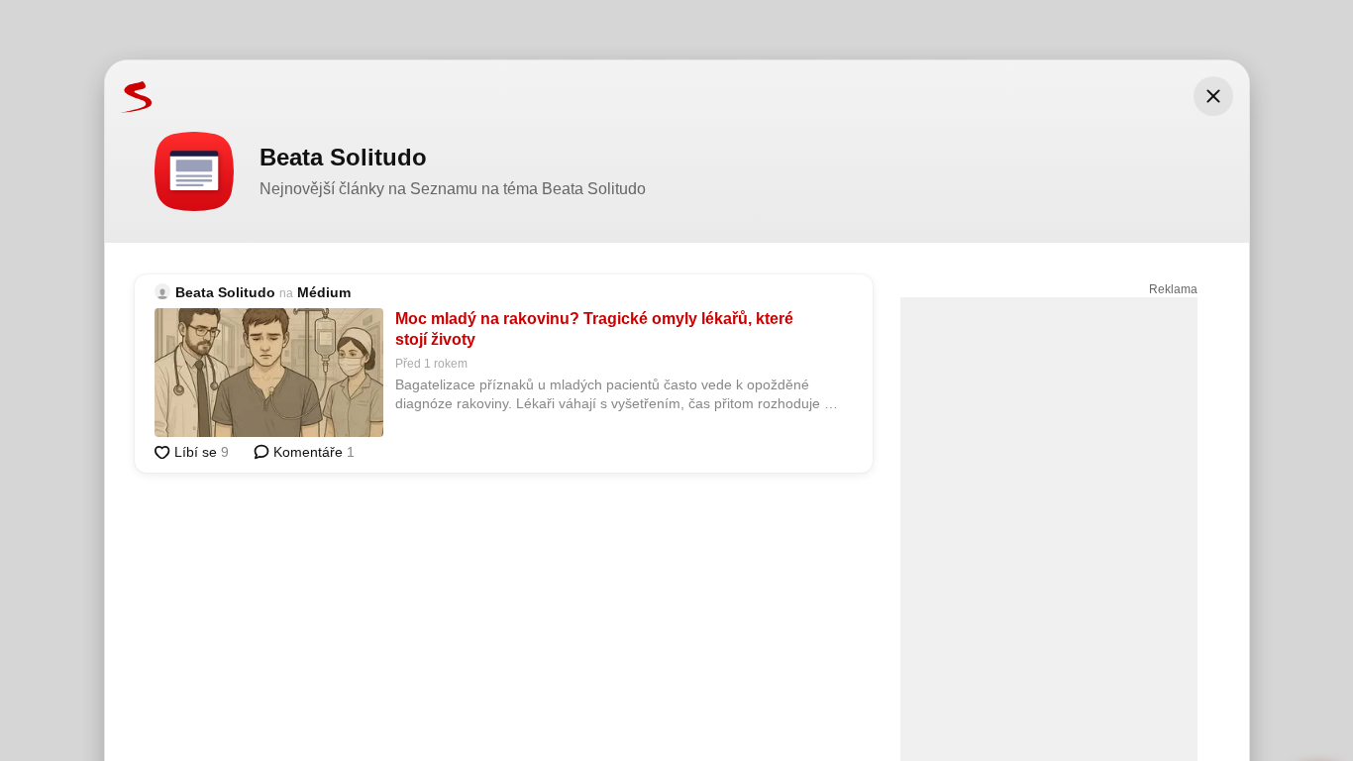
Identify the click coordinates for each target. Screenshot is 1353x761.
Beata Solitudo (225, 292)
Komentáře (312, 452)
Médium (324, 292)
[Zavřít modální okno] (1213, 96)
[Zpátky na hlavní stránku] (129, 96)
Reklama (1173, 289)
